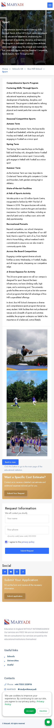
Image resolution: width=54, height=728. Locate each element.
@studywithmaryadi (27, 689)
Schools (11, 656)
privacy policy (28, 541)
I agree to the (21, 541)
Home (5, 69)
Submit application (14, 596)
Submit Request (27, 550)
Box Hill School (35, 69)
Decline (43, 711)
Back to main (10, 462)
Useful (10, 664)
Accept (30, 711)
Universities (13, 660)
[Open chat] (48, 722)
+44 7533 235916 (23, 684)
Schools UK (17, 69)
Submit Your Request (15, 493)
